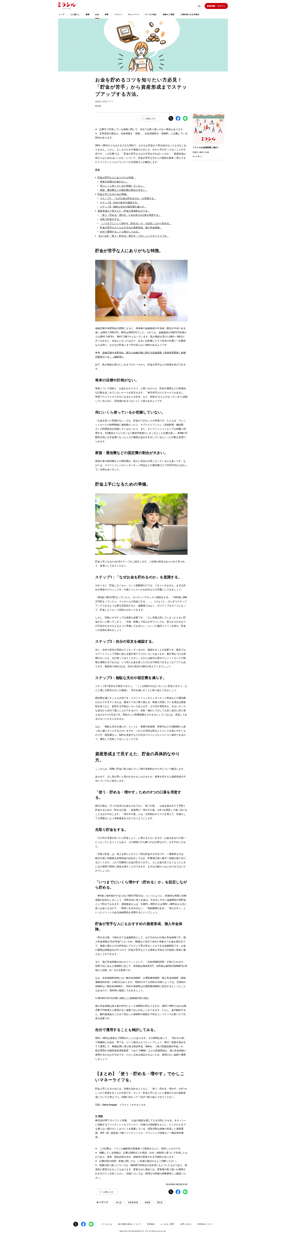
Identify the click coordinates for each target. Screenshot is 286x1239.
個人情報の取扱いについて (129, 1224)
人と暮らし (75, 14)
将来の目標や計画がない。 (114, 181)
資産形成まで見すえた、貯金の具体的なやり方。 (124, 211)
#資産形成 (133, 1202)
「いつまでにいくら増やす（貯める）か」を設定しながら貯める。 (135, 223)
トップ (61, 14)
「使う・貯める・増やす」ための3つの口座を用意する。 (130, 215)
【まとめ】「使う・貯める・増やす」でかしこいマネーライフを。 (133, 236)
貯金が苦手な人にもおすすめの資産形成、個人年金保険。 (131, 227)
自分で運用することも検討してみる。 (120, 231)
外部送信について (205, 1224)
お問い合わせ (185, 1224)
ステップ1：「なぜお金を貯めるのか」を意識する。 (128, 198)
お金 (97, 14)
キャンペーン (134, 14)
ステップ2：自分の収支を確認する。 (119, 202)
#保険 (147, 1202)
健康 (88, 14)
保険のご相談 (168, 14)
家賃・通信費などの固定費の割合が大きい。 (124, 190)
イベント (118, 14)
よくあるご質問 (167, 1224)
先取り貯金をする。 (110, 219)
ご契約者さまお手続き (190, 14)
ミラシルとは (106, 1224)
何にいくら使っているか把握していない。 (122, 185)
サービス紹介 (151, 14)
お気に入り (151, 118)
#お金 (119, 1202)
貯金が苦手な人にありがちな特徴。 (117, 177)
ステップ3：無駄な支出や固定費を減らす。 (123, 206)
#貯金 (160, 1202)
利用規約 (151, 1224)
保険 (107, 14)
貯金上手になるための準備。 (113, 194)
